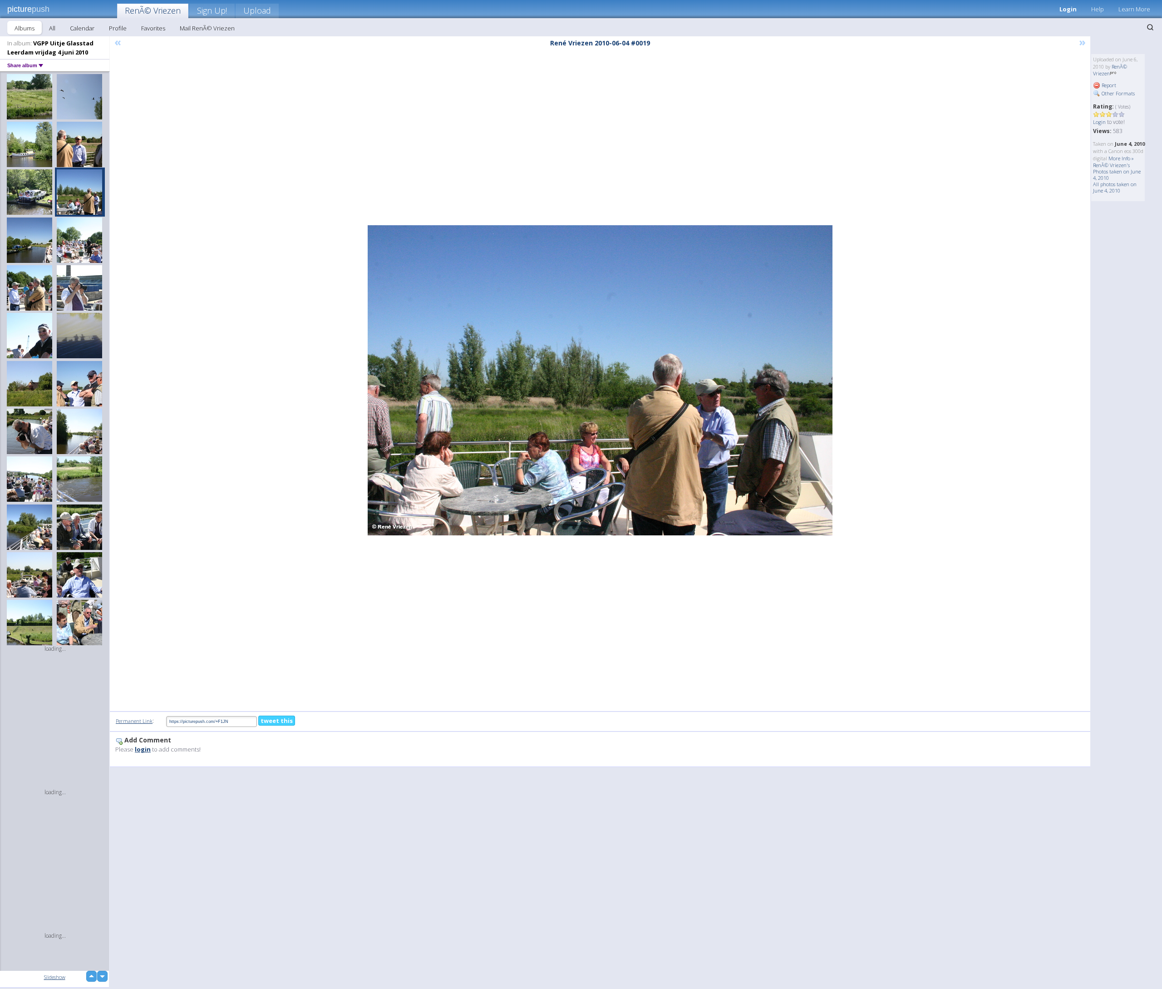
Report (1108, 85)
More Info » (1121, 158)
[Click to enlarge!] (600, 380)
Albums (24, 28)
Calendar (82, 28)
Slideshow (54, 977)
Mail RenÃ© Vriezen (207, 28)
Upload (257, 10)
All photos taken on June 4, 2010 (1115, 187)
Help (1097, 9)
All (52, 28)
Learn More (1134, 9)
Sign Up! (212, 10)
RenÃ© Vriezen (153, 10)
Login (1068, 9)
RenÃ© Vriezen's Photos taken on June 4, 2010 (1117, 171)
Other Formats (1117, 93)
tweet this (277, 721)
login (143, 749)
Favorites (153, 28)
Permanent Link (134, 720)
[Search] (1150, 27)
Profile (118, 28)
